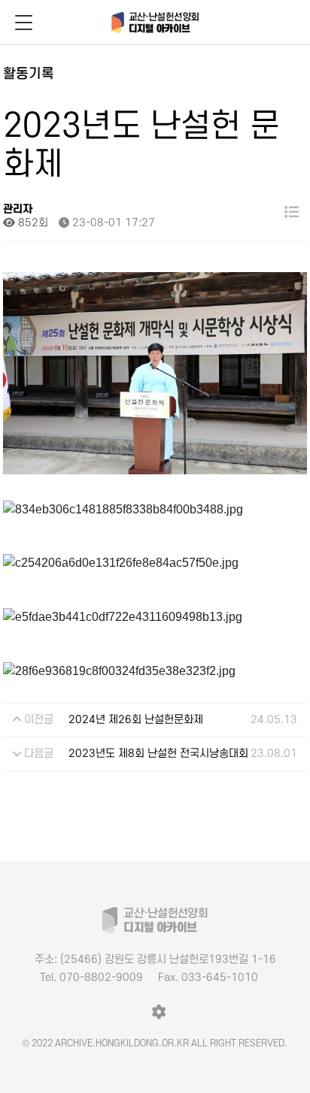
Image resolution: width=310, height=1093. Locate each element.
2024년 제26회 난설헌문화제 (135, 719)
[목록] (292, 212)
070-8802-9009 (91, 977)
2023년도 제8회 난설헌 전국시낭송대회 (158, 753)
